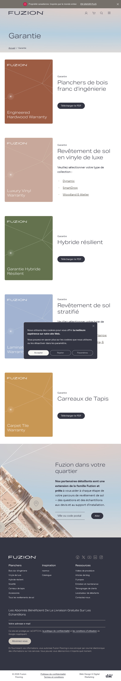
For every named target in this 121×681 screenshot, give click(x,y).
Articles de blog (82, 575)
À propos (79, 580)
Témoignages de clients (86, 589)
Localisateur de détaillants (87, 593)
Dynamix (69, 181)
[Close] (118, 4)
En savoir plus (88, 4)
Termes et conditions (54, 677)
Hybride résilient (16, 580)
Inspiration (49, 565)
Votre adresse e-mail (19, 624)
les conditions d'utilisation (85, 631)
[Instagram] (101, 557)
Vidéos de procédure (84, 571)
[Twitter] (83, 557)
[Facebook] (78, 557)
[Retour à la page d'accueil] (26, 13)
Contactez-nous (82, 598)
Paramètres (82, 353)
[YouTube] (89, 557)
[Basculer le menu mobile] (109, 13)
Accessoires (14, 593)
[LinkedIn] (95, 557)
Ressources (83, 565)
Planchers (15, 565)
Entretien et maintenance (86, 584)
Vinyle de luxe (15, 575)
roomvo (45, 571)
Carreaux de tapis (17, 589)
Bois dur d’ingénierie (18, 571)
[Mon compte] (86, 13)
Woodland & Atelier (76, 194)
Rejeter (60, 353)
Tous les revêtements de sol (21, 598)
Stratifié (12, 584)
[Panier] (94, 13)
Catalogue (46, 575)
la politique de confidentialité (56, 631)
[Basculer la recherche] (101, 13)
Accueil (12, 48)
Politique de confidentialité (53, 674)
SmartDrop (70, 187)
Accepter (38, 353)
